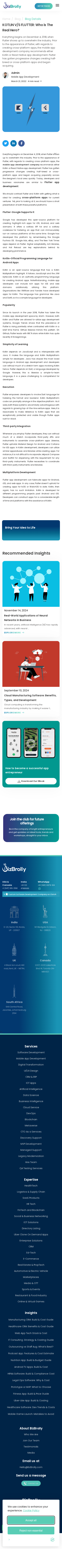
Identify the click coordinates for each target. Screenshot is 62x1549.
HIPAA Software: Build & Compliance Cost (31, 1373)
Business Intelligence (31, 1101)
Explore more (12, 632)
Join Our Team (31, 1440)
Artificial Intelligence (31, 1089)
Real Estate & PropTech (31, 1264)
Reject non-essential (31, 1530)
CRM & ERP (31, 1076)
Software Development (31, 1052)
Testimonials (31, 1446)
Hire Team (31, 1162)
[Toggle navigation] (57, 5)
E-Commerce (31, 1258)
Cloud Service (31, 1107)
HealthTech (31, 1185)
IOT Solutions (31, 1222)
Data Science (31, 1095)
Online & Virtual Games (31, 1301)
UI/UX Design (31, 1070)
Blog (18, 19)
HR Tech (31, 1204)
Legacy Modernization (31, 1156)
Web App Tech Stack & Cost (31, 1333)
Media (31, 1452)
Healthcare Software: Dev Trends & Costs (31, 1407)
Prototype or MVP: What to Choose (31, 1387)
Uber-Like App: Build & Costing (31, 1400)
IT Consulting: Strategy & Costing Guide (31, 1340)
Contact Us (33, 1483)
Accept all (31, 1520)
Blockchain (31, 1119)
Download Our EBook (32, 781)
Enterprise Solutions (31, 1240)
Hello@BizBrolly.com (31, 1467)
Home (6, 19)
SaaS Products (31, 1197)
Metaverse (31, 1125)
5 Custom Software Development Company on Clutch (30, 894)
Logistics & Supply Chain (31, 1191)
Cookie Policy (31, 1510)
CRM (31, 1246)
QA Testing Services (31, 1168)
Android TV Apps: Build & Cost (31, 1367)
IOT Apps (31, 1083)
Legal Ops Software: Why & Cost (31, 1380)
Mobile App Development (25, 76)
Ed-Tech (31, 1252)
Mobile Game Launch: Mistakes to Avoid (31, 1414)
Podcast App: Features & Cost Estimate (31, 1353)
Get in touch (44, 6)
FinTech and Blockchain (31, 1210)
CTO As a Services (31, 1131)
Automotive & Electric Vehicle (31, 1271)
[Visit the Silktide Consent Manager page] (52, 1539)
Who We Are (31, 1434)
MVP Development (31, 1143)
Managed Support (31, 1150)
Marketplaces (31, 1277)
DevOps (31, 1113)
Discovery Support (31, 1137)
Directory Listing (31, 1228)
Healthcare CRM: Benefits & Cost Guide (31, 1326)
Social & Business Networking (31, 1216)
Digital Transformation (31, 1064)
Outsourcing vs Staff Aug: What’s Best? (31, 1346)
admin (15, 73)
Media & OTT (31, 1283)
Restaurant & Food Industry (31, 1295)
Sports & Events (31, 1289)
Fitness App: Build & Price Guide (31, 1393)
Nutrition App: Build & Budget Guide (31, 1360)
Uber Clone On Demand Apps (31, 1234)
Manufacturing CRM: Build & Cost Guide (31, 1319)
